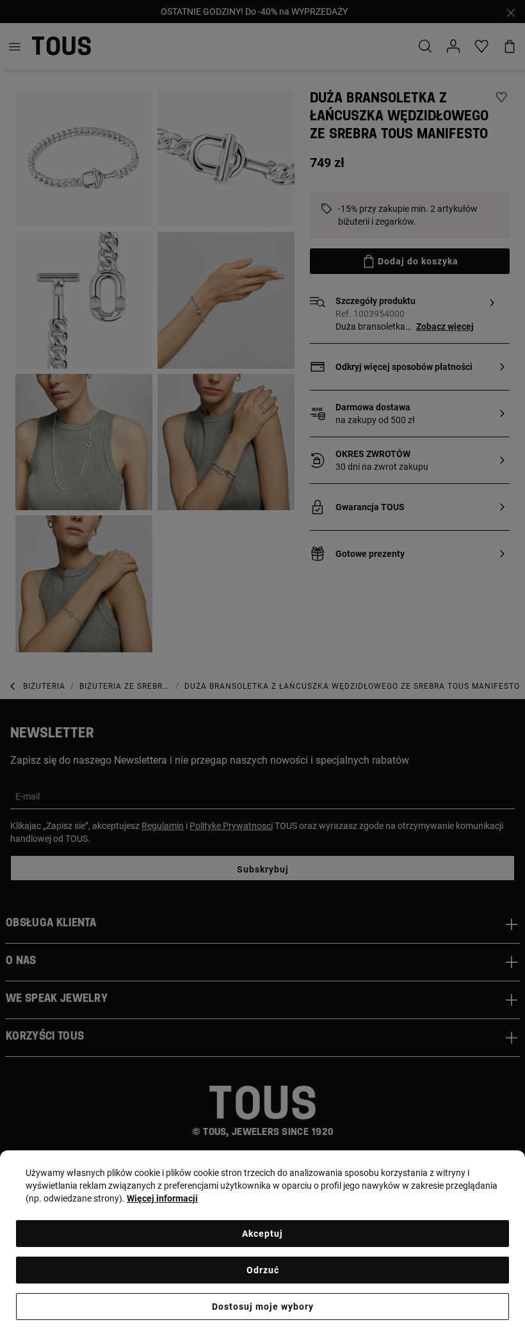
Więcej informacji (162, 1198)
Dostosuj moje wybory (263, 1306)
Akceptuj (262, 1233)
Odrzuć (262, 1270)
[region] (262, 1243)
